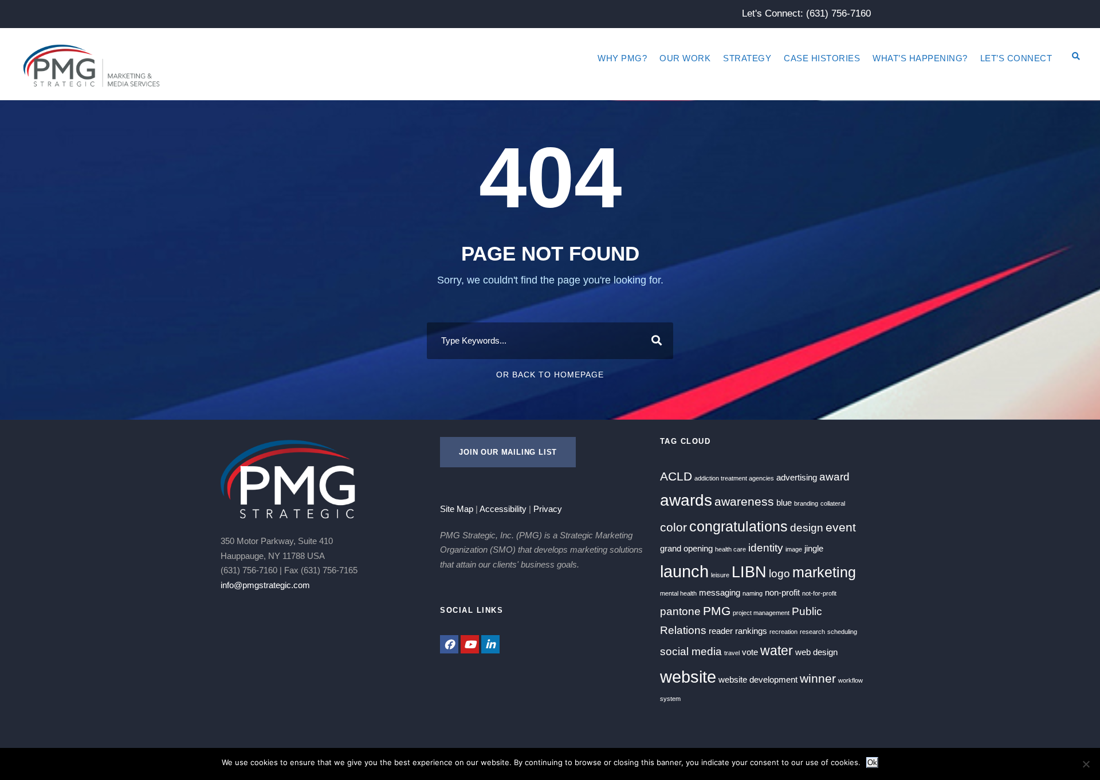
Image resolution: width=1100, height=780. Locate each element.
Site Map (456, 509)
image (793, 549)
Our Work (684, 58)
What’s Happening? (920, 58)
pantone (680, 611)
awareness (744, 502)
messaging (719, 592)
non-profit (782, 592)
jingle (813, 548)
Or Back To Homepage (550, 374)
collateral (832, 503)
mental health (678, 593)
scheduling (842, 631)
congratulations (738, 526)
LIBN (749, 572)
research (812, 631)
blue (784, 502)
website (688, 676)
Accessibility (503, 509)
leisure (720, 575)
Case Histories (822, 58)
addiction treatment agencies (734, 478)
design (806, 528)
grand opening (686, 548)
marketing (824, 572)
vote (750, 652)
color (673, 527)
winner (818, 679)
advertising (796, 477)
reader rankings (738, 631)
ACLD (676, 476)
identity (765, 548)
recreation (783, 631)
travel (732, 652)
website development (758, 679)
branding (806, 503)
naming (752, 593)
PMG (716, 611)
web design (816, 652)
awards (686, 500)
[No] (1085, 764)
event (841, 527)
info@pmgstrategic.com (265, 585)
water (776, 650)
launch (684, 571)
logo (779, 574)
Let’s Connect (1016, 58)
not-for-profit (819, 593)
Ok (872, 762)
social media (691, 651)
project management (761, 612)
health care (730, 549)
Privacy (547, 509)
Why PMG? (622, 58)
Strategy (747, 58)
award (834, 477)
